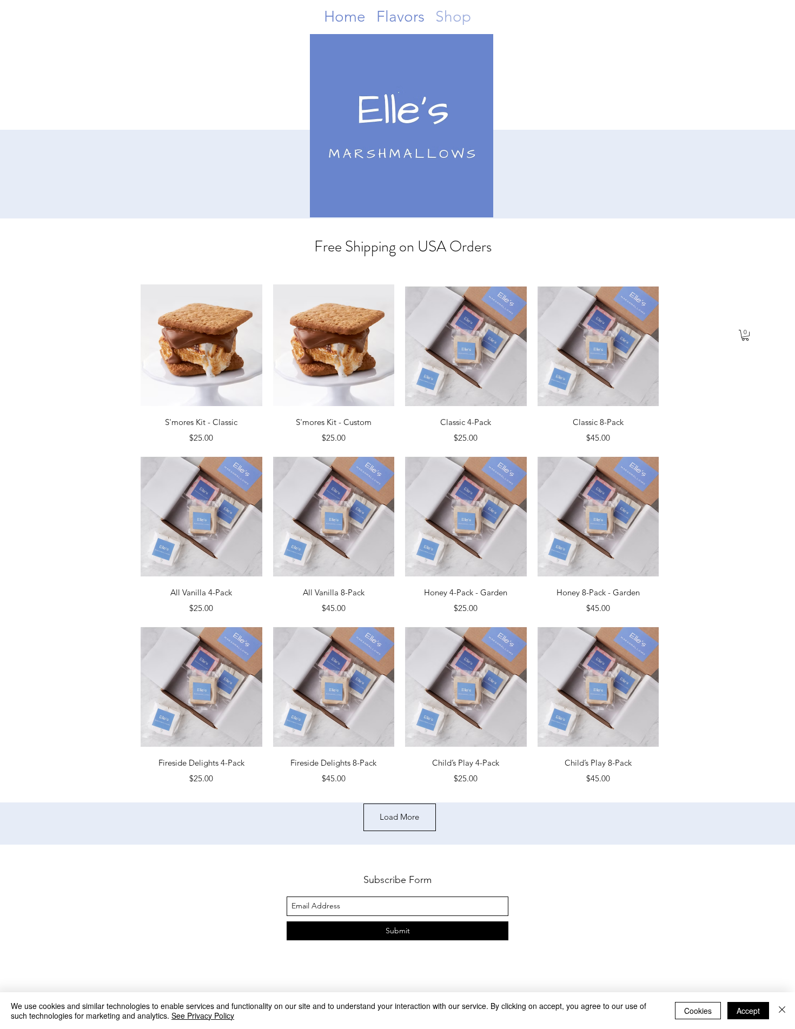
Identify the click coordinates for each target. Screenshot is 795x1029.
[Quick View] (201, 345)
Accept (748, 1010)
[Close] (782, 1010)
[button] (745, 335)
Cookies (698, 1010)
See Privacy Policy (202, 1015)
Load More (399, 817)
